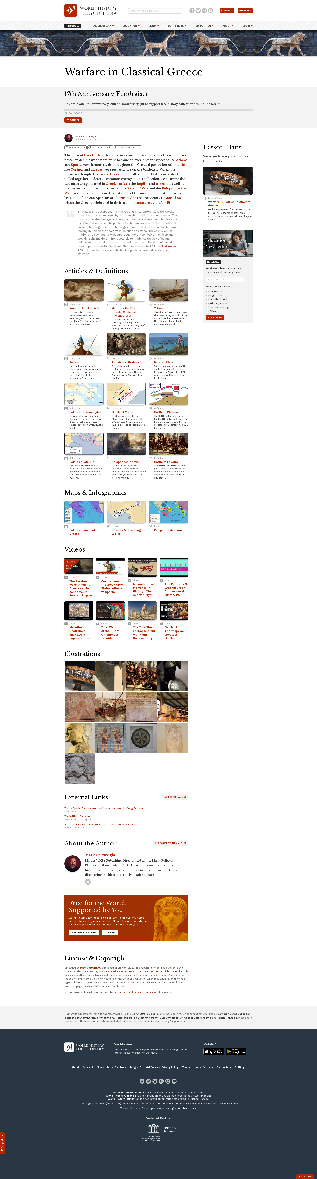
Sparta (76, 165)
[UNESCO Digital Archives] (158, 1132)
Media (152, 25)
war (135, 211)
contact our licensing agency (135, 992)
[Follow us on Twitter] (149, 1082)
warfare (109, 160)
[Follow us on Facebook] (142, 1082)
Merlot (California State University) (136, 1017)
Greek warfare (117, 184)
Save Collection (75, 147)
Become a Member (84, 932)
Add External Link (175, 797)
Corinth (77, 169)
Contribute (176, 25)
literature (142, 202)
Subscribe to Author (127, 147)
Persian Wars (137, 188)
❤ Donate (73, 120)
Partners (207, 1067)
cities (182, 165)
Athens (181, 160)
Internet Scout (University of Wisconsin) (89, 1017)
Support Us (203, 25)
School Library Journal (197, 1017)
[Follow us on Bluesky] (155, 1082)
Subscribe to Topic (99, 147)
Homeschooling (219, 307)
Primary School (219, 303)
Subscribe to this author (171, 843)
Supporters (224, 1067)
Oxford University (150, 1013)
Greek (89, 155)
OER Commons (169, 1017)
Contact (88, 1067)
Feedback (120, 1067)
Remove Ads (305, 1176)
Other (213, 311)
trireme (162, 184)
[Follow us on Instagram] (168, 1082)
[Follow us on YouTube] (174, 1082)
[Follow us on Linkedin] (162, 1082)
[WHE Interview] (88, 882)
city (98, 155)
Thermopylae (125, 198)
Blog (133, 1067)
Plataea (167, 246)
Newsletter (104, 1067)
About (226, 25)
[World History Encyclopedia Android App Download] (236, 1052)
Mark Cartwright (87, 136)
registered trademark (182, 1108)
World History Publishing (121, 1095)
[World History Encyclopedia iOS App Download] (213, 1052)
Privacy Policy (170, 1067)
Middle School (218, 299)
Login (246, 25)
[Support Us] (2, 1143)
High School (217, 295)
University (216, 291)
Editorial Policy (149, 1067)
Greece (116, 174)
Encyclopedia (101, 25)
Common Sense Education (233, 1013)
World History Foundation (128, 1092)
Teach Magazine (227, 1017)
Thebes (97, 169)
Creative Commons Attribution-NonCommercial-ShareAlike (145, 971)
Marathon (173, 198)
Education (130, 25)
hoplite (142, 184)
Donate (110, 932)
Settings (240, 1067)
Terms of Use (190, 1067)
